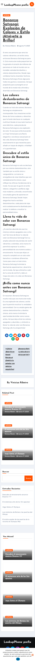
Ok (18, 659)
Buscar (5, 472)
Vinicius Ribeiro (10, 46)
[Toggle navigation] (2, 4)
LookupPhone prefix (16, 5)
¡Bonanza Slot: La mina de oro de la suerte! (24, 352)
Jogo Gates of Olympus (14, 454)
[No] (33, 655)
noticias (7, 15)
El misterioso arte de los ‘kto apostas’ (16, 502)
